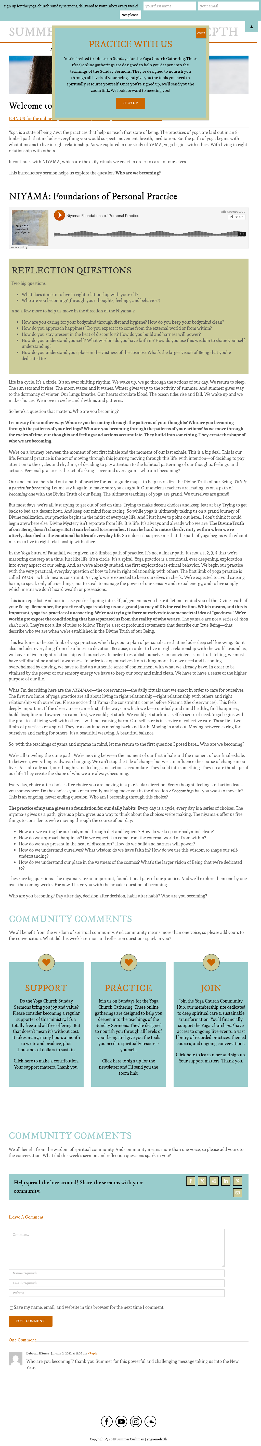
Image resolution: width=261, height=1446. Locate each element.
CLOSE (201, 33)
